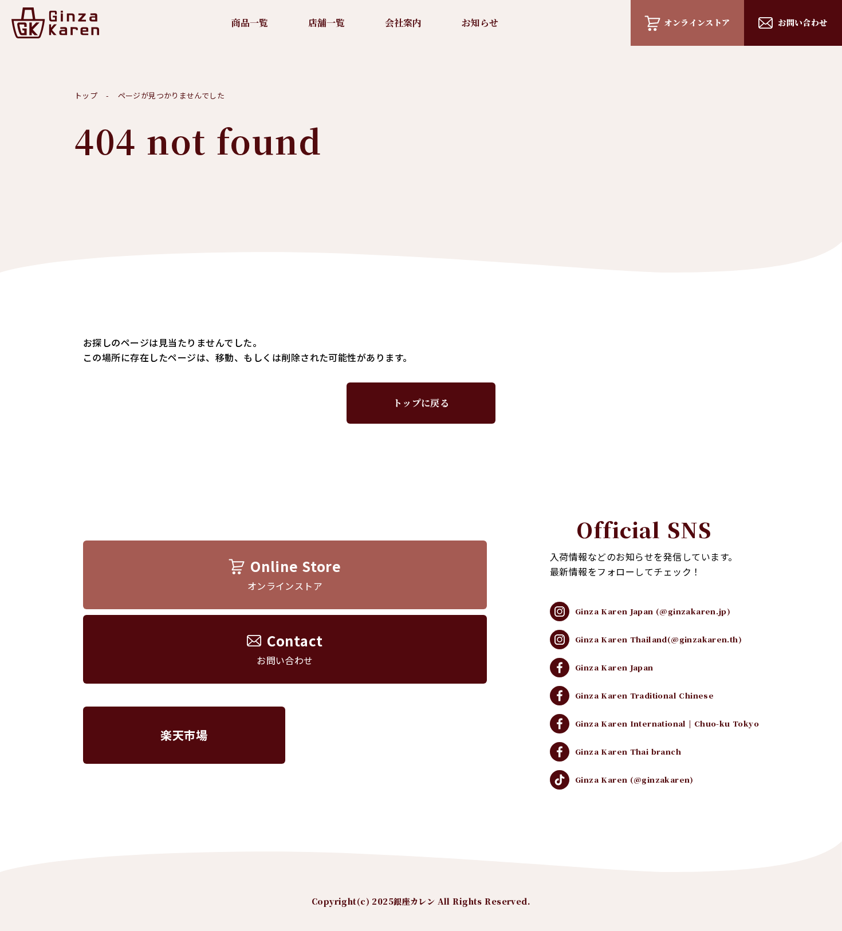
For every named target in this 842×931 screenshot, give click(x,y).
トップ (85, 95)
